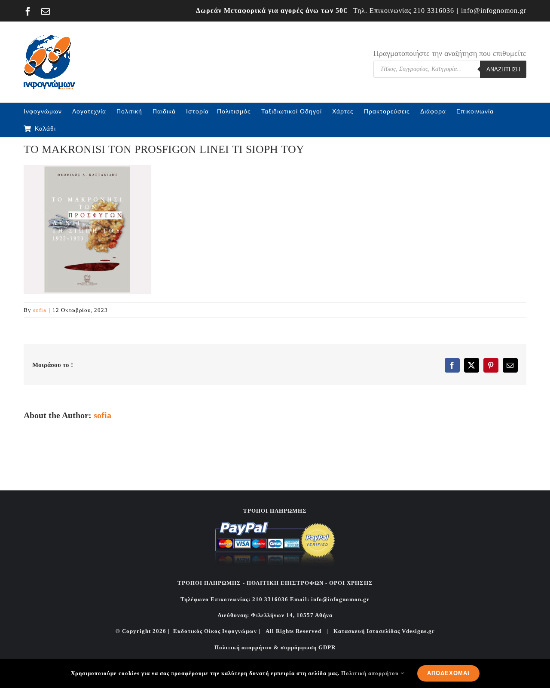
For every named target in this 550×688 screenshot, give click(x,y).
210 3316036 (433, 10)
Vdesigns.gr (418, 631)
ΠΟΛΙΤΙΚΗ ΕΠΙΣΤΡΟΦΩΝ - (287, 583)
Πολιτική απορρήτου (370, 673)
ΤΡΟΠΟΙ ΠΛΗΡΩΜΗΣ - (211, 583)
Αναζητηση (503, 69)
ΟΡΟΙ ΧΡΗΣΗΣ (350, 583)
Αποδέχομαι (448, 673)
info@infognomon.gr (493, 10)
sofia (39, 310)
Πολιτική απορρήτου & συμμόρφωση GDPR (275, 647)
